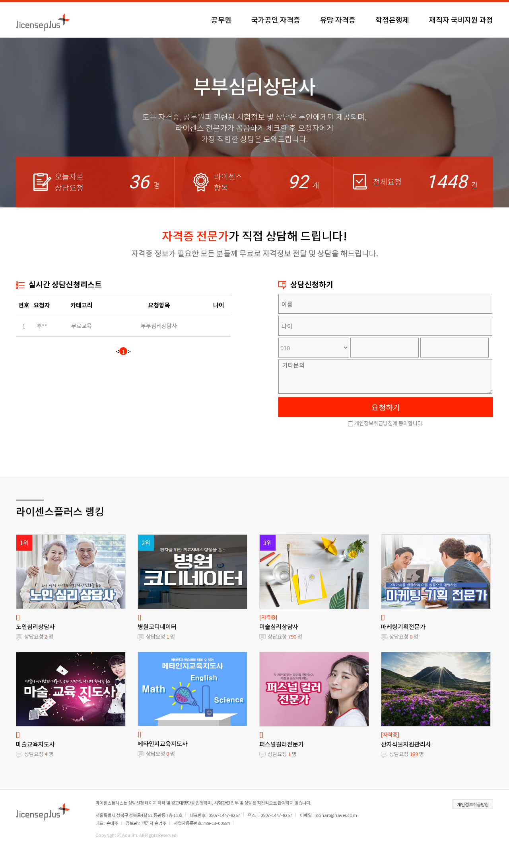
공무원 (221, 19)
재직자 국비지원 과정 (461, 19)
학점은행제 (392, 19)
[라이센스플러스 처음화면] (43, 19)
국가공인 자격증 (275, 19)
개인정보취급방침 (473, 804)
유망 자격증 (338, 19)
